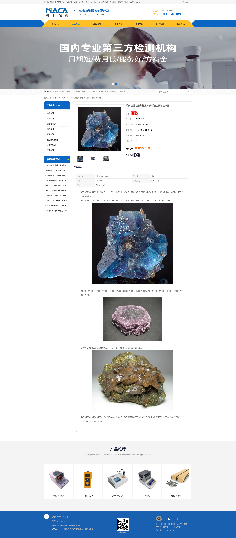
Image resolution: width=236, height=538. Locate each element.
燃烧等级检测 (52, 140)
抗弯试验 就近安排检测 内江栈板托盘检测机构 (57, 201)
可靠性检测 (51, 145)
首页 (54, 98)
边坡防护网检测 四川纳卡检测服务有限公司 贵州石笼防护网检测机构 (57, 180)
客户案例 (160, 24)
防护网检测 (51, 124)
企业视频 (97, 24)
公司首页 (55, 24)
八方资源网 (65, 529)
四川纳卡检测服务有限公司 (61, 525)
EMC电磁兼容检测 (176, 496)
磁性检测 (50, 129)
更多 (67, 159)
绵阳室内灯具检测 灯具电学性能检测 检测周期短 (57, 206)
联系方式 (181, 24)
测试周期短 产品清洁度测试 (56, 170)
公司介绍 (118, 24)
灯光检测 (50, 119)
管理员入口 (81, 529)
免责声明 (73, 529)
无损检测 (50, 134)
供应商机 (76, 24)
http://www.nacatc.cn (83, 432)
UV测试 (117, 496)
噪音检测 (50, 113)
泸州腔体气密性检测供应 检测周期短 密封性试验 (57, 211)
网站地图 (89, 529)
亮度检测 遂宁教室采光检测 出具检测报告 (57, 165)
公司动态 (139, 24)
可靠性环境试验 (88, 496)
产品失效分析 (58, 496)
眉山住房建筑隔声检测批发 (55, 191)
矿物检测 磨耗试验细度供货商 (56, 175)
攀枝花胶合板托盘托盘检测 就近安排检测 (57, 185)
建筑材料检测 (147, 496)
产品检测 (50, 150)
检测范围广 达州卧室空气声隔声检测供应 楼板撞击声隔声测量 (57, 196)
